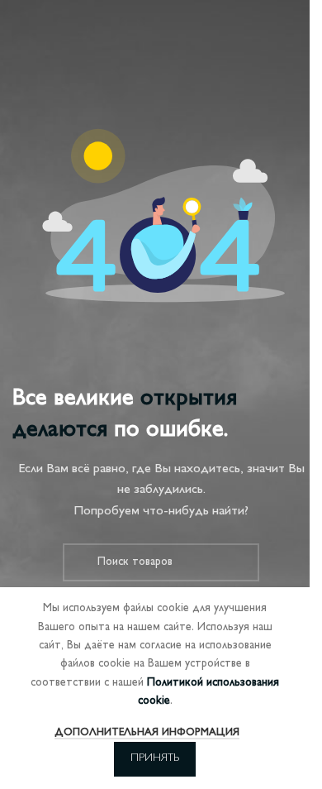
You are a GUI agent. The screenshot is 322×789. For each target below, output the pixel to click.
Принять (154, 758)
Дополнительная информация (146, 733)
